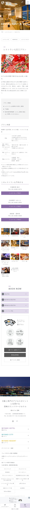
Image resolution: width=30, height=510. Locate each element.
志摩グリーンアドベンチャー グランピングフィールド (15, 457)
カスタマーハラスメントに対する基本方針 (7, 479)
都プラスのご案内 (15, 360)
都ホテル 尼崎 (15, 509)
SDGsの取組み (7, 491)
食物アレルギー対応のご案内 (22, 479)
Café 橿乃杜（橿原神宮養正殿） (10, 465)
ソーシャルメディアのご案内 (7, 484)
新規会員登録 (15, 355)
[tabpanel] (15, 63)
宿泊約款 (7, 472)
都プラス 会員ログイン (15, 350)
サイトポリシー (22, 472)
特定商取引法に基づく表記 (22, 475)
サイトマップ (7, 468)
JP (22, 2)
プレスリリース (22, 468)
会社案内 (22, 488)
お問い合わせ (22, 483)
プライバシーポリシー (7, 475)
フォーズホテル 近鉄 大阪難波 (9, 453)
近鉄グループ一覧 (7, 488)
